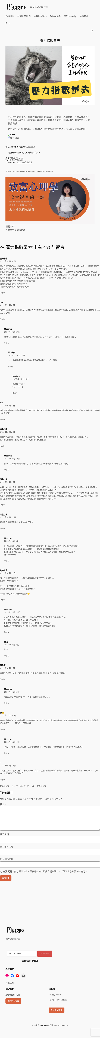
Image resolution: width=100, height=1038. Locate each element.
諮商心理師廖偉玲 (38, 171)
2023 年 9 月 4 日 (7, 432)
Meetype (8, 329)
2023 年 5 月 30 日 (8, 765)
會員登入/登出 (56, 1010)
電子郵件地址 (6, 846)
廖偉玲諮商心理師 (17, 160)
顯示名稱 (4, 834)
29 (19, 786)
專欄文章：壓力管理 (15, 230)
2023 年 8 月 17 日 (8, 573)
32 (28, 786)
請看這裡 (31, 147)
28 (17, 786)
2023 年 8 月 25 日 (8, 517)
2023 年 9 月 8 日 (7, 305)
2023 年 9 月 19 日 (8, 261)
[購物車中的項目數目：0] (92, 30)
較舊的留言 (4, 786)
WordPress (44, 1025)
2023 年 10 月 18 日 (20, 379)
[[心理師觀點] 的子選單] (46, 16)
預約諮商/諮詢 (13, 1001)
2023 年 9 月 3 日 (7, 482)
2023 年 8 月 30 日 (12, 541)
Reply (2, 292)
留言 (3, 804)
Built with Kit (29, 961)
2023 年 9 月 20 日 (12, 332)
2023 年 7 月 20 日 (8, 715)
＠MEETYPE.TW (16, 158)
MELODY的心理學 (24, 162)
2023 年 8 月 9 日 (7, 668)
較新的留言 (41, 786)
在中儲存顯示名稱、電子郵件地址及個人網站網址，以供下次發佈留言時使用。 (45, 871)
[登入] (8, 30)
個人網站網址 (6, 859)
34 (33, 786)
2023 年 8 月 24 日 (12, 612)
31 (25, 786)
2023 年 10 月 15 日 (16, 355)
